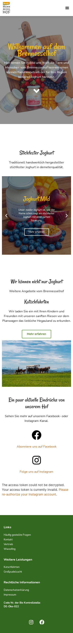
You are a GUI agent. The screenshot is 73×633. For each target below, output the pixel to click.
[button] (67, 8)
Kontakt (8, 539)
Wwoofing (10, 549)
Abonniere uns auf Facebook (36, 446)
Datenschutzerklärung (16, 590)
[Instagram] (31, 622)
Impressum (10, 595)
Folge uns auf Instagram (36, 472)
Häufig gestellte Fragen (17, 535)
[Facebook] (42, 622)
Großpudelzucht (13, 572)
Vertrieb (8, 544)
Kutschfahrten (11, 567)
